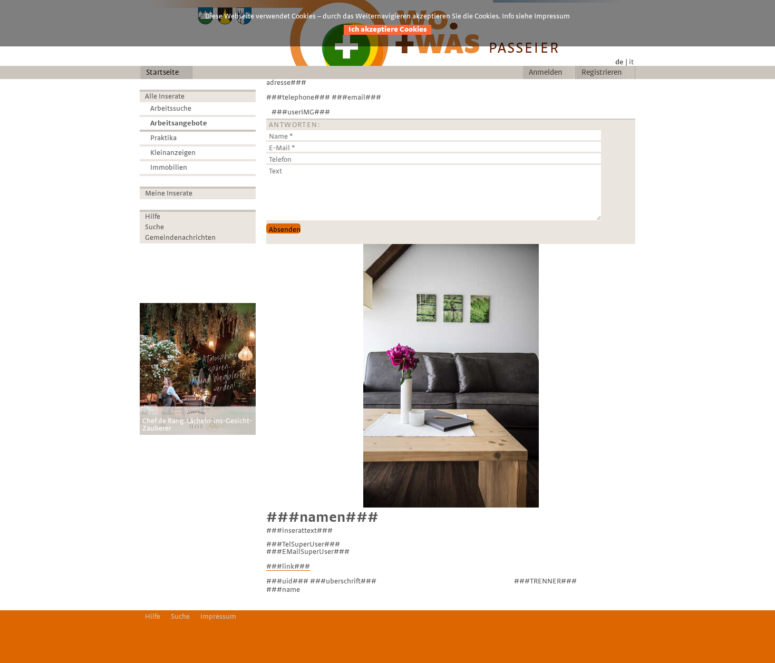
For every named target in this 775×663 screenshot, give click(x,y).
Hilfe (152, 216)
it (631, 62)
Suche (154, 227)
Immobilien (168, 167)
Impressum (218, 616)
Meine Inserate (168, 193)
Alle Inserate (165, 96)
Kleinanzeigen (173, 153)
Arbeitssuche (170, 108)
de (619, 62)
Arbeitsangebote (178, 123)
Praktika (163, 138)
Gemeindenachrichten (180, 237)
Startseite (162, 72)
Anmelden (545, 72)
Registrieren (602, 72)
